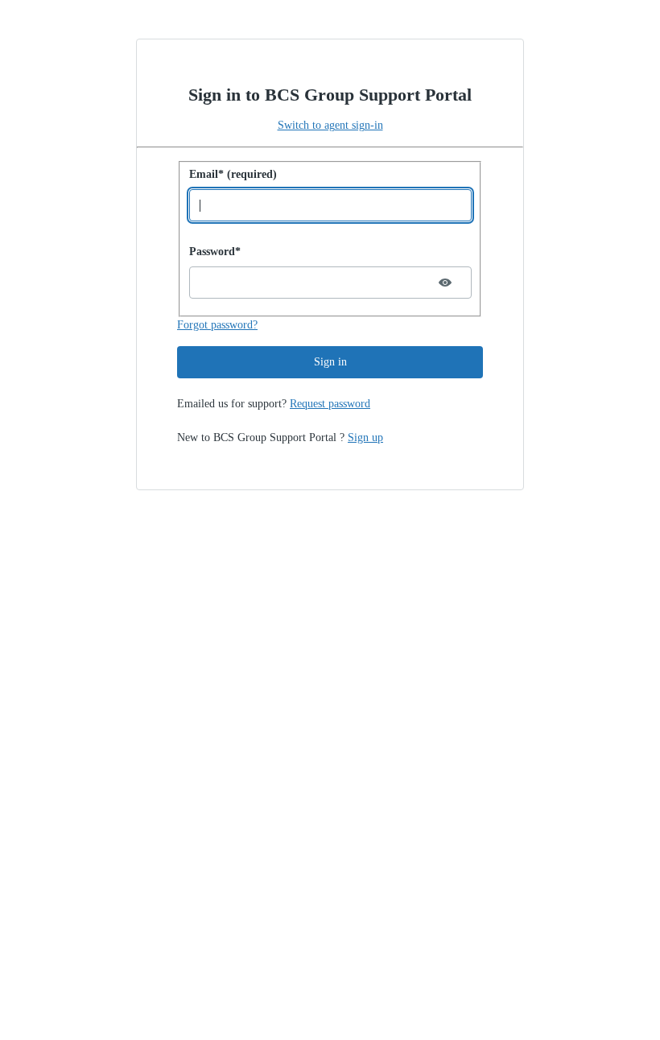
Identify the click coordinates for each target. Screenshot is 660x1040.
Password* (215, 252)
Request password (330, 404)
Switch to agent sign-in (330, 125)
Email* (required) (233, 174)
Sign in (330, 362)
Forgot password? (217, 325)
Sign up (365, 437)
